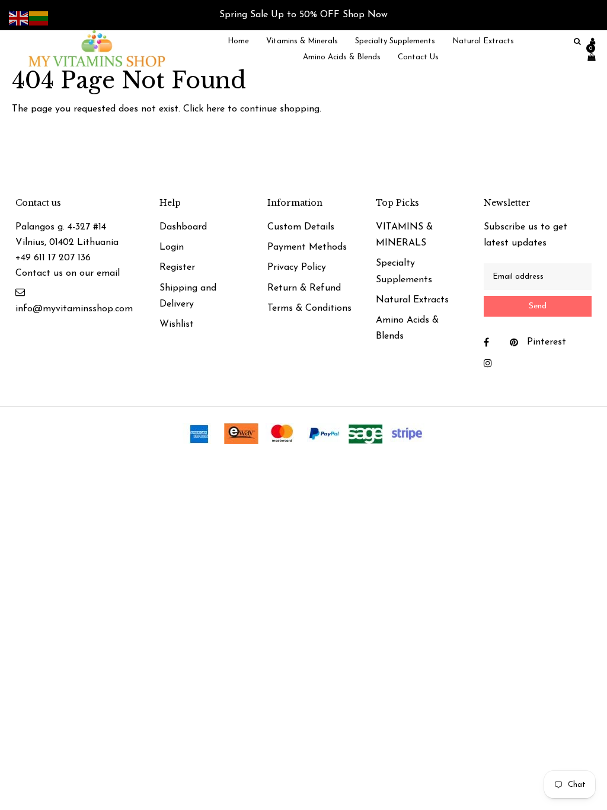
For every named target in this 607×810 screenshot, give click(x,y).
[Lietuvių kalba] (39, 18)
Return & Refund (304, 288)
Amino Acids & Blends (407, 328)
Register (177, 267)
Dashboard (183, 227)
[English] (19, 18)
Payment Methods (307, 247)
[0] (588, 57)
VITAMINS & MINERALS (404, 235)
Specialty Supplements (404, 271)
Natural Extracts (412, 300)
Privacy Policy (296, 267)
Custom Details (300, 227)
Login (171, 247)
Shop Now (365, 15)
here (215, 109)
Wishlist (176, 324)
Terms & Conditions (309, 308)
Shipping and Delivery (187, 296)
